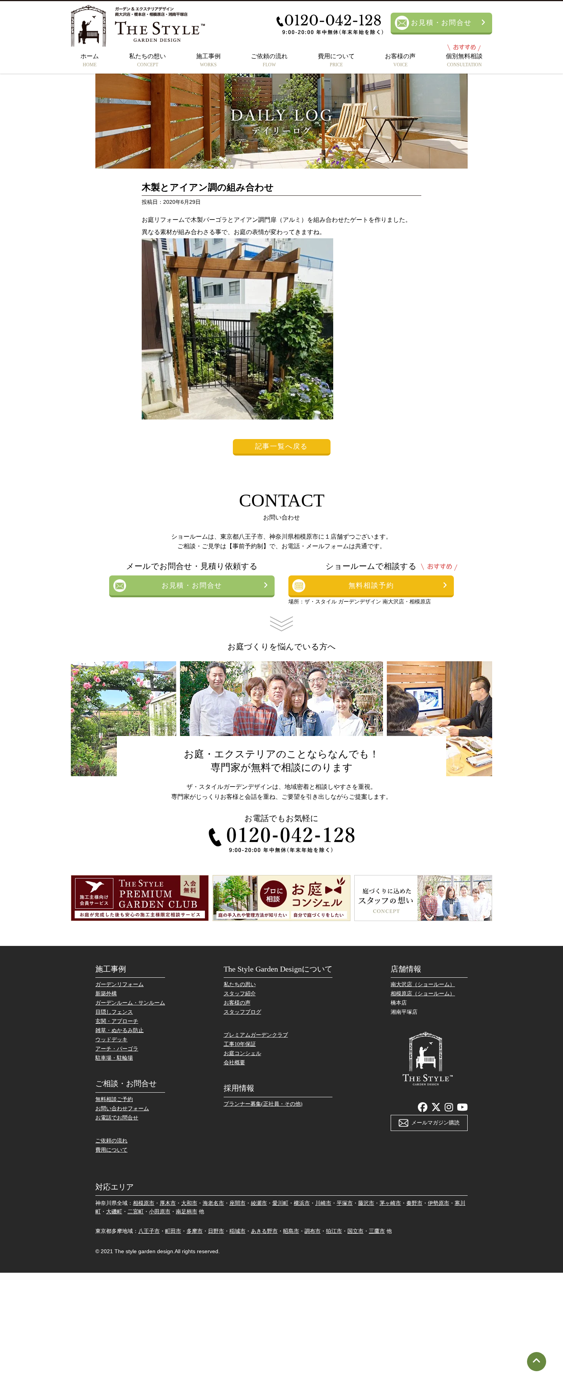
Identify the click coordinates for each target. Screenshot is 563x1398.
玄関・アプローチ (116, 1021)
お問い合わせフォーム (122, 1108)
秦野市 (414, 1203)
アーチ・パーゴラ (116, 1049)
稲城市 (237, 1231)
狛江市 (334, 1231)
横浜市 (302, 1203)
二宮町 (136, 1211)
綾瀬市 (259, 1203)
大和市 (189, 1203)
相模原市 (143, 1203)
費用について (336, 60)
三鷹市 (377, 1231)
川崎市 (323, 1203)
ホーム (89, 60)
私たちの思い (240, 984)
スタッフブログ (242, 1012)
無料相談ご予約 (114, 1099)
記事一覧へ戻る (281, 446)
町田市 (173, 1231)
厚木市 (168, 1203)
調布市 (312, 1231)
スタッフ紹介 (240, 993)
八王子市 (149, 1231)
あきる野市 (264, 1231)
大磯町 (114, 1211)
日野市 (216, 1231)
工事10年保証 (240, 1044)
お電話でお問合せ (116, 1118)
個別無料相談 (464, 60)
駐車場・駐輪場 (114, 1058)
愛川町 (280, 1203)
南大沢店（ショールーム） (423, 984)
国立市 (355, 1231)
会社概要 (234, 1062)
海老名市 (213, 1203)
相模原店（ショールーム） (423, 993)
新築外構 (106, 993)
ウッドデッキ (111, 1039)
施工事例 (208, 60)
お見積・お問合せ (441, 22)
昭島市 (291, 1231)
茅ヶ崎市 (390, 1203)
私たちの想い (147, 60)
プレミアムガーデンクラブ (256, 1035)
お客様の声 (400, 60)
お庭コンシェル (242, 1053)
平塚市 (345, 1203)
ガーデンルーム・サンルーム (130, 1003)
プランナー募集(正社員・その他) (263, 1104)
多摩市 (195, 1231)
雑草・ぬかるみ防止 (119, 1030)
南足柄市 (186, 1211)
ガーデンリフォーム (119, 984)
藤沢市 (366, 1203)
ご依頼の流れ (269, 60)
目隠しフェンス (114, 1012)
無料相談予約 (371, 585)
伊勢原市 (438, 1203)
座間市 (237, 1203)
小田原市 (159, 1211)
